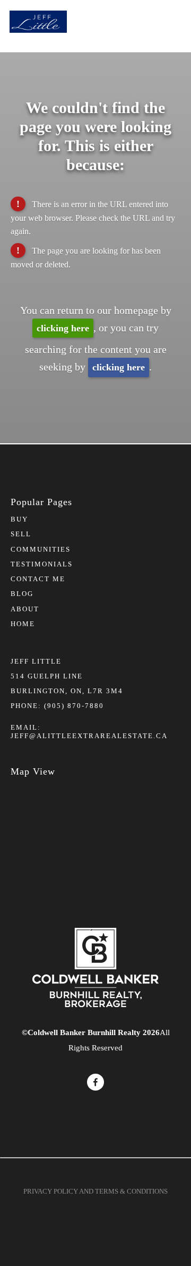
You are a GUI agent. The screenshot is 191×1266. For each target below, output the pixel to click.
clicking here (63, 328)
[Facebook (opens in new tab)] (95, 1082)
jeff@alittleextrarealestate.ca (89, 736)
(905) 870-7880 (74, 706)
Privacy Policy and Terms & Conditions (95, 1191)
